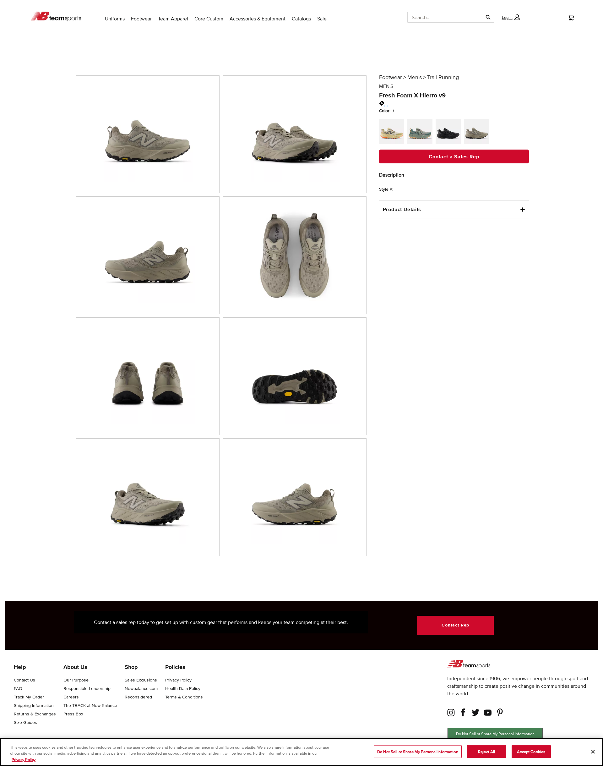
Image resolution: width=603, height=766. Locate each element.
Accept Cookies (531, 751)
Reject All (486, 751)
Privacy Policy (23, 759)
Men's (414, 77)
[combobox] (442, 17)
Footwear (390, 77)
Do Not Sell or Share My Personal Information (495, 733)
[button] (511, 17)
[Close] (593, 751)
